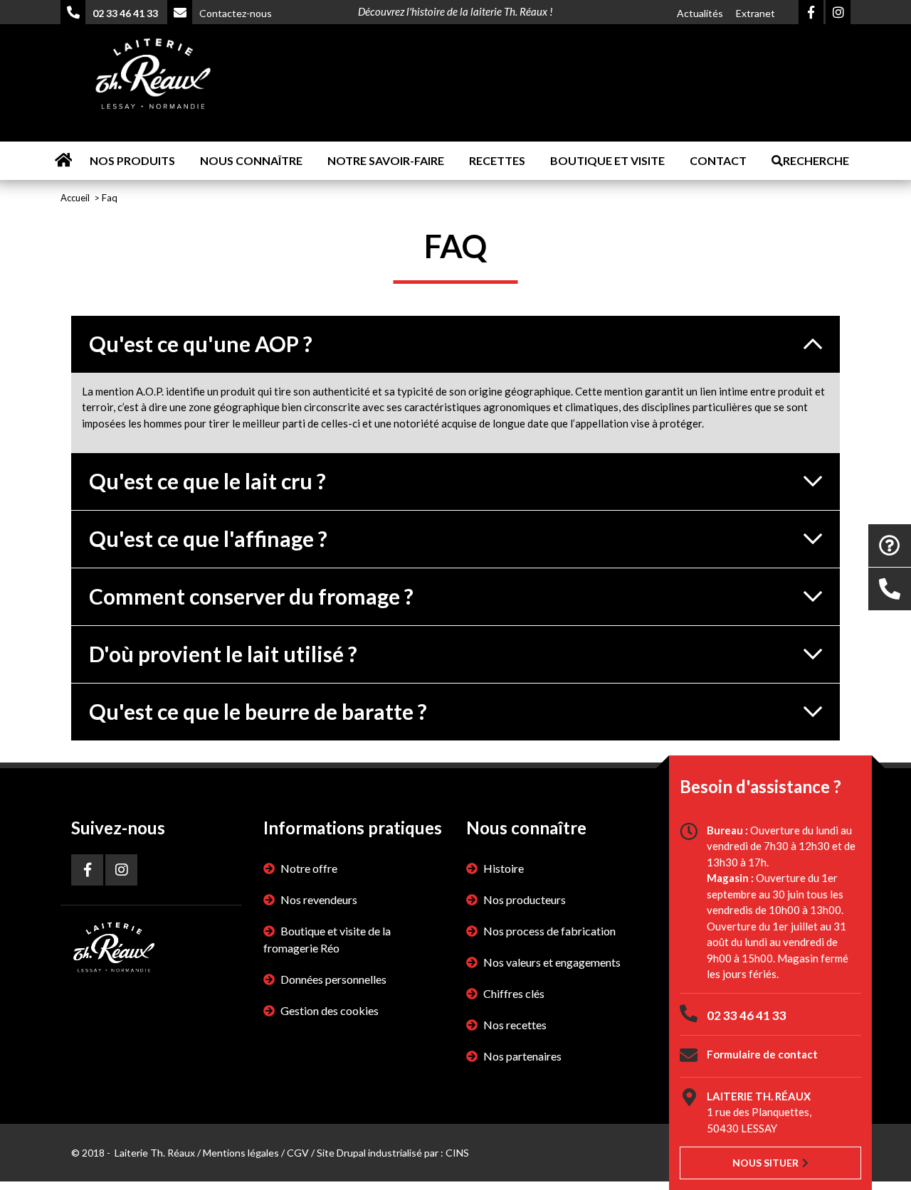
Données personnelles (333, 979)
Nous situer (765, 1163)
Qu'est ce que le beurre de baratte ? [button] (258, 711)
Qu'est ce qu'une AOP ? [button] (200, 343)
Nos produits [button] (132, 160)
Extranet (755, 13)
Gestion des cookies (329, 1010)
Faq (109, 197)
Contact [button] (718, 160)
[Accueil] (153, 76)
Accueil (63, 160)
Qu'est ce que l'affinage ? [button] (208, 538)
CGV (298, 1153)
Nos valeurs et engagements (552, 962)
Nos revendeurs (318, 899)
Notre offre (308, 868)
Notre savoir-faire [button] (385, 160)
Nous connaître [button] (251, 160)
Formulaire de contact (762, 1054)
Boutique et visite (607, 160)
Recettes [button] (497, 160)
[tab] (455, 344)
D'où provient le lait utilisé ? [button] (223, 653)
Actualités (700, 13)
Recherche (816, 160)
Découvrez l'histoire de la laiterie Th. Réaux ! (455, 11)
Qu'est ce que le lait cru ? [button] (207, 481)
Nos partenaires (522, 1056)
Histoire (503, 868)
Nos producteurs (524, 899)
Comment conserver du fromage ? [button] (251, 596)
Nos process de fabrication (549, 930)
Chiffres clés (513, 993)
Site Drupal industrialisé (369, 1153)
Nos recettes (515, 1024)
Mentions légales (241, 1153)
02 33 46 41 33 (746, 1015)
